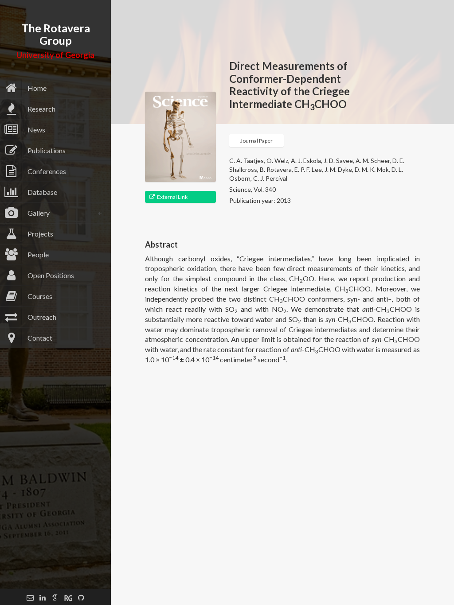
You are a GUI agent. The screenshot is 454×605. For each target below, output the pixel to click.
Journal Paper (256, 140)
